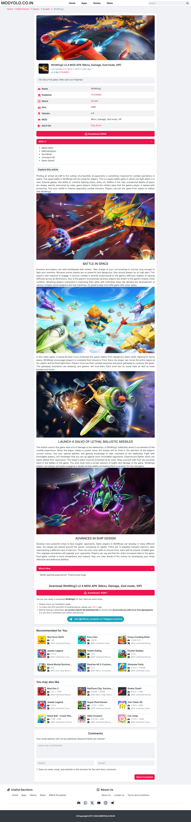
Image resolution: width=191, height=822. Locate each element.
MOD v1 (42, 141)
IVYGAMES (64, 72)
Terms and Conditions (138, 795)
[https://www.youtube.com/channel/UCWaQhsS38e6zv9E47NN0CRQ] (99, 803)
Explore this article (48, 169)
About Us (106, 795)
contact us (119, 795)
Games (97, 3)
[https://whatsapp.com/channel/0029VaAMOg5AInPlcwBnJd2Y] (85, 803)
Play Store (96, 125)
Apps (84, 3)
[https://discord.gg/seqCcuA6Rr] (79, 803)
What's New (44, 568)
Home (71, 3)
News (109, 3)
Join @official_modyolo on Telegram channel (97, 619)
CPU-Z (95, 607)
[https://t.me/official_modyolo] (112, 803)
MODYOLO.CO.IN (17, 3)
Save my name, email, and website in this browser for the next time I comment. (77, 769)
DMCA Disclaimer (57, 795)
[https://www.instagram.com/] (105, 803)
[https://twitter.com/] (92, 803)
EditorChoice (22, 9)
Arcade (46, 9)
